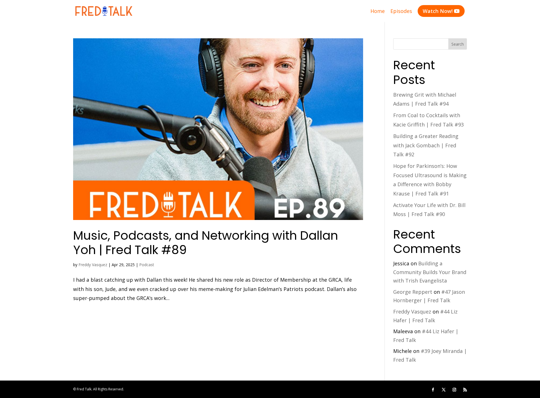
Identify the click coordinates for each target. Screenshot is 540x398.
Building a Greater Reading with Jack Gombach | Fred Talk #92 (425, 145)
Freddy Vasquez (92, 264)
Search (457, 44)
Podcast (146, 264)
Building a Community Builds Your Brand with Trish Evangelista (429, 272)
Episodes (401, 11)
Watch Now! (441, 11)
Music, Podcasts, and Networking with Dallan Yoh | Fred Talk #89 (205, 243)
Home (377, 11)
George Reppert (412, 291)
